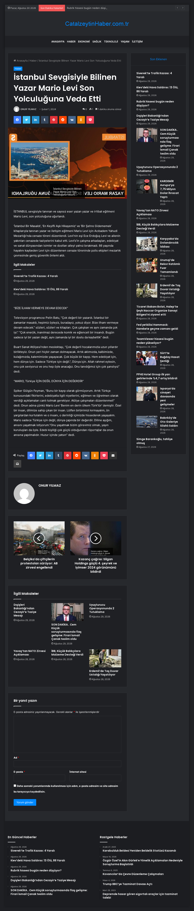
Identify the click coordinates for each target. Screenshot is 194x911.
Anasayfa (57, 41)
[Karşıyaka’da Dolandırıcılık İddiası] (146, 244)
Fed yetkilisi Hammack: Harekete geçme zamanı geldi (157, 327)
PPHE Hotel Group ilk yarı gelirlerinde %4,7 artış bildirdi (156, 376)
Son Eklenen (158, 59)
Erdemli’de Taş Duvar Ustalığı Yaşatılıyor (103, 672)
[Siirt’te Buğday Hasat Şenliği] (146, 358)
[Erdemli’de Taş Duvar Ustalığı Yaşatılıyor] (105, 658)
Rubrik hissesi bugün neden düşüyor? (89, 7)
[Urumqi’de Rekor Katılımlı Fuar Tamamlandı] (146, 265)
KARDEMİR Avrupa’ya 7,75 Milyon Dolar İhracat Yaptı (169, 189)
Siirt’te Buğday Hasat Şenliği (170, 357)
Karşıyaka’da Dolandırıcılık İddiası (169, 243)
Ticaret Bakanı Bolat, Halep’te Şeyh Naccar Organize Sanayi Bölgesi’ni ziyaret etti (157, 310)
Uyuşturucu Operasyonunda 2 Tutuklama (101, 608)
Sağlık (96, 41)
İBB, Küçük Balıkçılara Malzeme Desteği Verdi (67, 652)
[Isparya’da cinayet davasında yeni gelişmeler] (146, 394)
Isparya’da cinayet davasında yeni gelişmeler (167, 396)
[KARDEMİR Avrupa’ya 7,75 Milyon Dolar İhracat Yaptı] (146, 186)
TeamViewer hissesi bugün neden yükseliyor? (154, 341)
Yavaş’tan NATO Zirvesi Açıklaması (30, 652)
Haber (71, 41)
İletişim (137, 41)
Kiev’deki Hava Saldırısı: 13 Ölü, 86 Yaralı (41, 289)
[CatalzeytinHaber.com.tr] (97, 23)
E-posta (19, 771)
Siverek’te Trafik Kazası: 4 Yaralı (36, 276)
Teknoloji (111, 41)
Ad (16, 757)
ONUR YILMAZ (28, 109)
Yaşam (125, 41)
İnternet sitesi (78, 771)
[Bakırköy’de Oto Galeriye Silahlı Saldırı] (146, 422)
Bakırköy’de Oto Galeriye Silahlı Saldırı (169, 422)
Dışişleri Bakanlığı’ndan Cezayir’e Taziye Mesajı (25, 610)
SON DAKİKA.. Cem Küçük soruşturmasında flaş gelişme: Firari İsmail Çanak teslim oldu (66, 632)
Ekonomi (84, 41)
